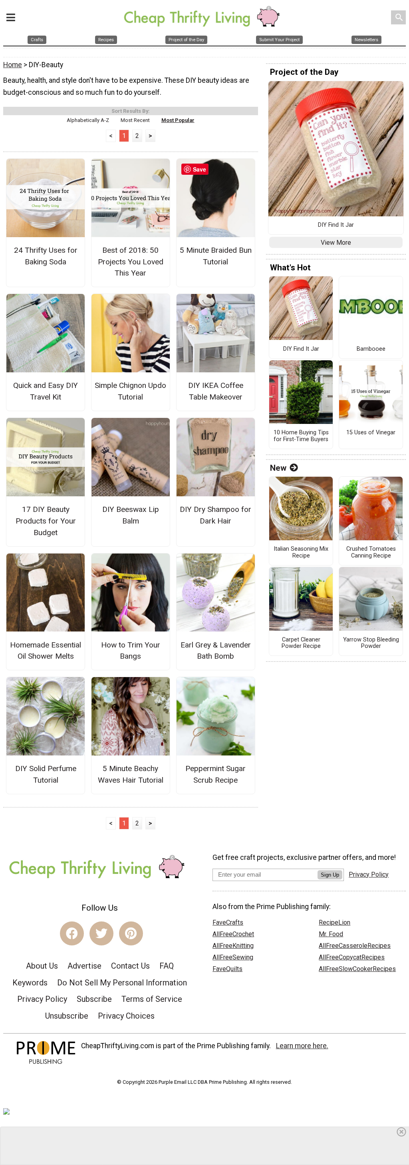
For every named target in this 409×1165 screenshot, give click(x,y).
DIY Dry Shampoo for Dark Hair (215, 515)
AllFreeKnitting (233, 945)
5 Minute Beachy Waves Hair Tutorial (130, 774)
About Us (42, 966)
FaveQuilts (227, 969)
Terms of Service (151, 999)
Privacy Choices (126, 1016)
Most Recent (135, 120)
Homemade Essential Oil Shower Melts (45, 650)
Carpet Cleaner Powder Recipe (301, 643)
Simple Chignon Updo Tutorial (130, 391)
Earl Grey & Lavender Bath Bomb (216, 650)
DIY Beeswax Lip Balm (130, 515)
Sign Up (330, 875)
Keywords (30, 982)
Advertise (84, 966)
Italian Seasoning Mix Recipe (301, 552)
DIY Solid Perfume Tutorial (45, 774)
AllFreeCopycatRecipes (352, 957)
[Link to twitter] (101, 933)
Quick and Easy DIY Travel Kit (45, 391)
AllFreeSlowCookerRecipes (357, 969)
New (278, 468)
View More (336, 242)
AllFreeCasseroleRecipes (355, 945)
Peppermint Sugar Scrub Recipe (215, 774)
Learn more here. (302, 1046)
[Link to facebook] (72, 933)
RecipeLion (334, 922)
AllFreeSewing (232, 957)
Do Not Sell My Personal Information (122, 982)
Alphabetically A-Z (88, 120)
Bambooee (371, 349)
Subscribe (94, 999)
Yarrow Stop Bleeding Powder (371, 643)
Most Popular (178, 120)
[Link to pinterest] (131, 933)
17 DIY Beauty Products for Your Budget (46, 521)
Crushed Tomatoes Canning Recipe (371, 552)
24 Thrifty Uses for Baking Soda (45, 256)
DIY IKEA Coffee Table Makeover (215, 391)
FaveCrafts (227, 922)
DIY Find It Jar (336, 225)
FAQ (166, 966)
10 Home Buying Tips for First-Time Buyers (301, 436)
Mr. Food (331, 934)
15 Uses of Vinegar (370, 433)
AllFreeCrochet (233, 934)
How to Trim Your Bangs (130, 650)
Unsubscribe (66, 1016)
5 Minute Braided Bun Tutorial (215, 256)
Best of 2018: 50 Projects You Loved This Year (130, 262)
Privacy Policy (42, 999)
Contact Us (130, 966)
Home (12, 65)
